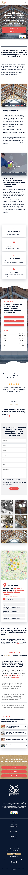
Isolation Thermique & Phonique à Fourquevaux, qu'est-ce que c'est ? (13, 706)
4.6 (23, 37)
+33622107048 (7, 675)
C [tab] (8, 599)
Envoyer (13, 488)
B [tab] (6, 599)
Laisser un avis (4, 416)
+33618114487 (17, 675)
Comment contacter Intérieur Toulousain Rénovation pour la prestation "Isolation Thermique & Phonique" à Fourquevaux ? (13, 663)
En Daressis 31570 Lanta (14, 848)
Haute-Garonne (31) (14, 643)
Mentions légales (6, 868)
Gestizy (23, 868)
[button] (10, 568)
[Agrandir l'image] (11, 502)
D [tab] (10, 599)
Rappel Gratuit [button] (13, 28)
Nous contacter (13, 316)
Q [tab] (10, 601)
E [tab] (12, 599)
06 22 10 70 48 (13, 31)
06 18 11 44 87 (13, 325)
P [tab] (8, 601)
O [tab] (6, 601)
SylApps (14, 869)
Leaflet (25, 579)
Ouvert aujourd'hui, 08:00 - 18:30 (14, 850)
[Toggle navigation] (25, 2)
